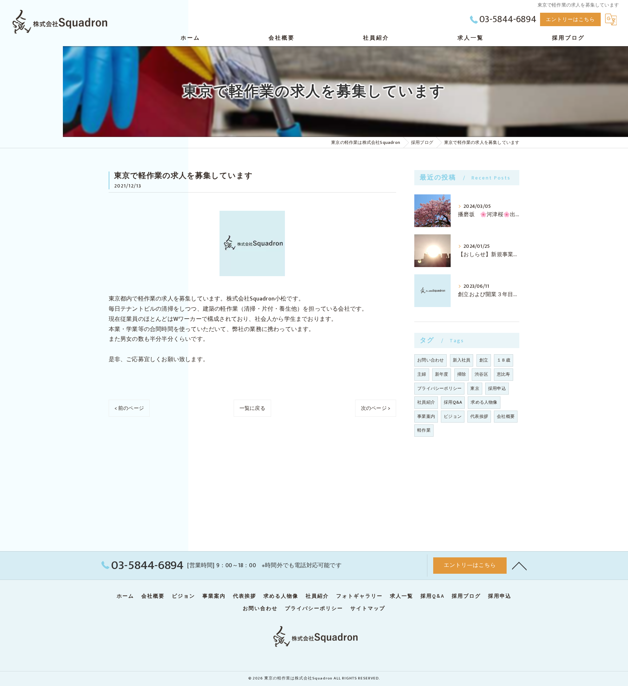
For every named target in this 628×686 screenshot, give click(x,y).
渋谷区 (481, 374)
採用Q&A (453, 402)
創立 (483, 360)
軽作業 (424, 430)
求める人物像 (484, 402)
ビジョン (453, 416)
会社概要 (506, 416)
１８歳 (503, 360)
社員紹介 (426, 402)
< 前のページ (129, 408)
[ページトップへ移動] (519, 565)
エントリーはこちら (570, 19)
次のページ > (375, 408)
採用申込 (497, 388)
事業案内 (426, 416)
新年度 (441, 374)
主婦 (421, 374)
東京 (474, 388)
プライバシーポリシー (439, 388)
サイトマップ (367, 609)
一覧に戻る (252, 408)
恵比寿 (503, 374)
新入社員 (462, 360)
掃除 (461, 374)
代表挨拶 (479, 416)
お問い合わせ (430, 360)
